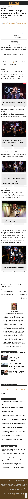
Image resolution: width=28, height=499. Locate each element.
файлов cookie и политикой (18, 494)
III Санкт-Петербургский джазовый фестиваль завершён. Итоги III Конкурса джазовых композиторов (13, 436)
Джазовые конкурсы (3, 366)
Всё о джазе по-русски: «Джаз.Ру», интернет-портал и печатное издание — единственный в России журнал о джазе (13, 389)
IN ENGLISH (21, 492)
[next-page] (4, 377)
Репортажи (10, 6)
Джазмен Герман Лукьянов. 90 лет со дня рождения (13, 407)
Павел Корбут (6, 19)
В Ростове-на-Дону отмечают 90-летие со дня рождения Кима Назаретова (12, 440)
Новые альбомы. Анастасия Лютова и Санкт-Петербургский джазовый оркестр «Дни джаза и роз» (14, 459)
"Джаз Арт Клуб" (8, 284)
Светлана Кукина (5, 453)
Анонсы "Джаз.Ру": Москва (3, 374)
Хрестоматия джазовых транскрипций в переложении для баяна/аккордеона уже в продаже (14, 420)
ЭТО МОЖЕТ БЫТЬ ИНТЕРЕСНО (9, 352)
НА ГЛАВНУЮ (3, 6)
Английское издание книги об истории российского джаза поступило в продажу (13, 410)
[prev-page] (2, 377)
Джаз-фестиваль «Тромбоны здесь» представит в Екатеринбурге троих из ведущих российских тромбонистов (21, 295)
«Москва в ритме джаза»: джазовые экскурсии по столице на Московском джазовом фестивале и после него (14, 403)
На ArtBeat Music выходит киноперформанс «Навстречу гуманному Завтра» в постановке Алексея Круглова (14, 424)
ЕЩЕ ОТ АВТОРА (21, 352)
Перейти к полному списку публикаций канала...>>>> (13, 473)
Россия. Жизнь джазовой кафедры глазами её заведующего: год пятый (7, 293)
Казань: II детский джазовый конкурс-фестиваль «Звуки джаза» (14, 428)
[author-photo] (14, 309)
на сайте (14, 62)
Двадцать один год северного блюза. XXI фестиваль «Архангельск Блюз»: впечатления (13, 432)
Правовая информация (13, 492)
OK (25, 495)
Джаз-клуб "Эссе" (16, 284)
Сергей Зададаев (5, 467)
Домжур (21, 284)
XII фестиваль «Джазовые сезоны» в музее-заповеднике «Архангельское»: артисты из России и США (13, 415)
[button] (2, 3)
